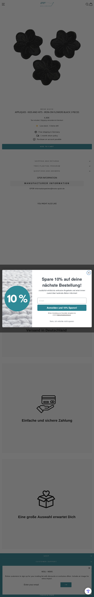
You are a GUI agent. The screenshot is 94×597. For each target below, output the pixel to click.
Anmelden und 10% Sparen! (62, 307)
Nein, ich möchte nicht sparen (62, 321)
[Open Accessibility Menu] (88, 591)
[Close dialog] (89, 273)
